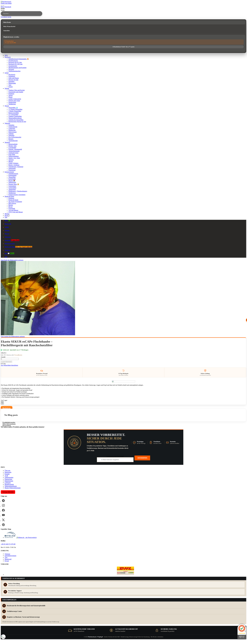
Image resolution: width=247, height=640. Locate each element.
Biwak (10, 207)
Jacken (10, 95)
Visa (6, 557)
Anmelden (6, 30)
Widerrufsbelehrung (11, 486)
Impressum (8, 472)
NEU (6, 55)
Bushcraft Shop (9, 196)
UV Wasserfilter (13, 114)
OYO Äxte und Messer (15, 212)
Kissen (10, 87)
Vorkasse (7, 554)
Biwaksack (11, 74)
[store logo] (6, 1)
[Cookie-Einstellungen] (3, 636)
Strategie (7, 142)
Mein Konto (7, 22)
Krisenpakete (12, 175)
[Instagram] (3, 505)
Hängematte (12, 83)
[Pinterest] (3, 525)
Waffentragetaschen (14, 71)
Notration (11, 125)
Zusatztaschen (12, 66)
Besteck (10, 139)
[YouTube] (3, 515)
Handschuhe (12, 102)
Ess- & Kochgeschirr (14, 137)
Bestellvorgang (9, 484)
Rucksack (8, 57)
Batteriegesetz (9, 481)
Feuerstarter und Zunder (15, 92)
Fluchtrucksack (13, 60)
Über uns (7, 470)
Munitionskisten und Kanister (17, 67)
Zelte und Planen (13, 78)
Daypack (11, 69)
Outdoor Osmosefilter (15, 116)
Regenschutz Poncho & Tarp (17, 121)
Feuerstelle (11, 208)
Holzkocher (12, 130)
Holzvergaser (12, 132)
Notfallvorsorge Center (14, 611)
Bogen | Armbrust (13, 165)
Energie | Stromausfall (15, 149)
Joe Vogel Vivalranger (15, 201)
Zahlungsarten (9, 477)
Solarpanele (12, 168)
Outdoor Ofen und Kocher (16, 90)
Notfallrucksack (13, 173)
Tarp (9, 85)
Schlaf (6, 73)
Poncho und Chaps (14, 100)
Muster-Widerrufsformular (13, 488)
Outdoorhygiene (13, 153)
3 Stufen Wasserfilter (14, 111)
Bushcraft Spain (13, 200)
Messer (10, 161)
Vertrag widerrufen (8, 492)
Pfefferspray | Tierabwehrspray (17, 191)
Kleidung (11, 93)
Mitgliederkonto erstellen (11, 37)
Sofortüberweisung (10, 555)
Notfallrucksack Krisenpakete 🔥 (18, 59)
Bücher (10, 205)
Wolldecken (12, 104)
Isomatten (11, 81)
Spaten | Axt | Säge (14, 158)
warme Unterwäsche (14, 99)
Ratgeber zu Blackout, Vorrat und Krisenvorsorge (23, 617)
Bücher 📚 (11, 180)
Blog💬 (7, 215)
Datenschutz (8, 479)
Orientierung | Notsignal (15, 166)
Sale (6, 217)
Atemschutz (12, 189)
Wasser (7, 106)
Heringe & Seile (13, 80)
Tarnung (11, 160)
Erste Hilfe (11, 154)
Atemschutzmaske (14, 151)
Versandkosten (18, 355)
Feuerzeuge (12, 170)
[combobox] (21, 13)
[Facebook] (3, 510)
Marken (7, 214)
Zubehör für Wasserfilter (15, 120)
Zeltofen (11, 133)
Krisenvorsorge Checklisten (16, 194)
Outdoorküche (12, 127)
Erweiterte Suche (6, 17)
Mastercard (8, 559)
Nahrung (7, 123)
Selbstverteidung (13, 156)
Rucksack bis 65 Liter (15, 62)
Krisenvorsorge (9, 172)
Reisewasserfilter (13, 113)
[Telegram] (3, 501)
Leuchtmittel (12, 147)
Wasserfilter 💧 (13, 107)
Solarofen (11, 135)
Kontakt (7, 474)
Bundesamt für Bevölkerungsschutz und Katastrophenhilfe (26, 605)
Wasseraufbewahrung (15, 118)
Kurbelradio (12, 179)
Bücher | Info (12, 146)
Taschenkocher (13, 140)
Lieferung (8, 482)
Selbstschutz (12, 182)
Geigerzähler (12, 188)
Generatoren (12, 186)
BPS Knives (12, 203)
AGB (6, 475)
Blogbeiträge (7, 408)
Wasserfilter (12, 177)
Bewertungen (7, 425)
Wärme (7, 88)
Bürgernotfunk (12, 144)
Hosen (10, 97)
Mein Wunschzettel (9, 26)
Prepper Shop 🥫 (13, 184)
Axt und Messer (13, 210)
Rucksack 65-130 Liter (15, 64)
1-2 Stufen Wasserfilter (15, 109)
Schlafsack (11, 76)
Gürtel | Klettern (13, 163)
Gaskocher (11, 128)
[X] (3, 520)
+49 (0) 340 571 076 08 (8, 544)
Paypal (7, 561)
